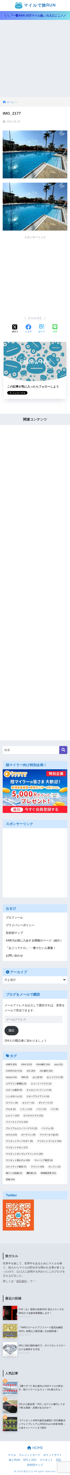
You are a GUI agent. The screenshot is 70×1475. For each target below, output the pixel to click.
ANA (26, 1064)
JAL (31, 1071)
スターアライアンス (38, 1096)
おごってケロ (55, 1077)
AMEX (11, 1064)
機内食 (31, 1173)
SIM (24, 1077)
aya (58, 1064)
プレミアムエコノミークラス (21, 1128)
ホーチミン (28, 1134)
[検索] (63, 750)
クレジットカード (29, 1455)
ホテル (11, 1134)
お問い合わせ (14, 955)
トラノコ (26, 1109)
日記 (58, 1459)
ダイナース (46, 1103)
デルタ (11, 1109)
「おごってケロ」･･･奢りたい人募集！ (31, 947)
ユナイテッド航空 (16, 1166)
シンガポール (14, 1096)
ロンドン (54, 1166)
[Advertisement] (35, 60)
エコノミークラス (41, 1083)
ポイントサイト (52, 1455)
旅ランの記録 (14, 1173)
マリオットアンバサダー (19, 1141)
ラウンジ (37, 1166)
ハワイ (41, 1109)
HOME (37, 1448)
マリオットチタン (17, 1147)
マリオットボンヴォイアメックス (24, 1154)
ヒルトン (12, 1115)
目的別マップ (14, 932)
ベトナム (47, 1128)
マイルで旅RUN (39, 5)
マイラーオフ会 (49, 1134)
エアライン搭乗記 (16, 1083)
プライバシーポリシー (20, 925)
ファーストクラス (17, 1122)
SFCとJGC (30, 1459)
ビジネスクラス (33, 1115)
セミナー (28, 1103)
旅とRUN (14, 1459)
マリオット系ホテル (18, 1160)
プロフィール (14, 917)
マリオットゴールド (49, 1141)
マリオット (46, 1459)
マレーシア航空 (43, 1160)
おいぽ (37, 1077)
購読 (11, 1030)
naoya (11, 1077)
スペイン (12, 1103)
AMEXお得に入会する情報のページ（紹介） (34, 940)
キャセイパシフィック (39, 1090)
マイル (12, 1455)
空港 (10, 1179)
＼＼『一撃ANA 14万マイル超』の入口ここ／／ (35, 15)
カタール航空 (14, 1090)
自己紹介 (21, 1281)
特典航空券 (48, 1173)
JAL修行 (46, 1071)
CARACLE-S (14, 1071)
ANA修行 (43, 1064)
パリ (54, 1109)
